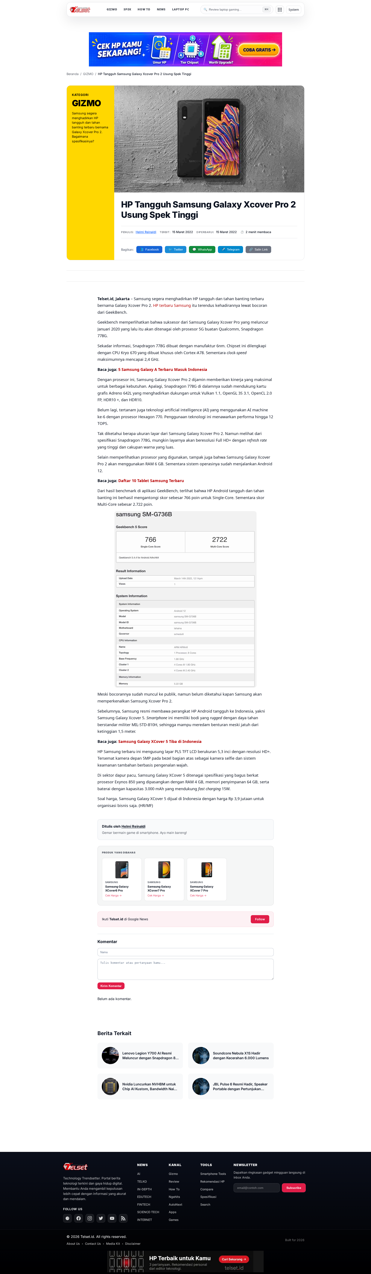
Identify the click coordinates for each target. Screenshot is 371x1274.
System (294, 10)
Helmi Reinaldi (146, 232)
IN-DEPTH (144, 1189)
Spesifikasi (208, 1197)
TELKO (142, 1181)
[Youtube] (112, 1218)
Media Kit (113, 1243)
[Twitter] (101, 1218)
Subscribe (293, 1187)
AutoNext (175, 1204)
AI (138, 1174)
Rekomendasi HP (212, 1181)
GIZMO (112, 9)
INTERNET (144, 1220)
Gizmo (173, 1174)
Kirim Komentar (111, 986)
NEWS (161, 9)
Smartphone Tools (213, 1174)
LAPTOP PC (180, 9)
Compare (206, 1189)
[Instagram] (89, 1218)
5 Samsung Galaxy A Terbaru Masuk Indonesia (162, 369)
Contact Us (93, 1243)
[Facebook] (78, 1218)
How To (174, 1189)
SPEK (127, 9)
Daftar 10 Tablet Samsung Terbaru (151, 480)
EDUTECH (144, 1197)
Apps (172, 1212)
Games (174, 1220)
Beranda (73, 74)
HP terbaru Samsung (172, 305)
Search (205, 1204)
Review (174, 1181)
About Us (73, 1243)
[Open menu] (279, 9)
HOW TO (144, 9)
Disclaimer (132, 1243)
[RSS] (123, 1218)
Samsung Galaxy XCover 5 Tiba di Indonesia (160, 741)
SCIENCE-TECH (148, 1212)
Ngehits (174, 1197)
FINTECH (143, 1204)
